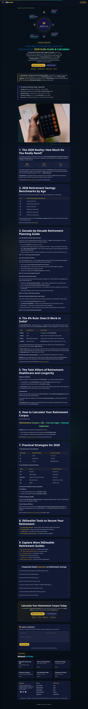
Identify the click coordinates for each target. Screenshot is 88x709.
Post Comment (25, 644)
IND (9, 2)
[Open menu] (2, 2)
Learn (54, 687)
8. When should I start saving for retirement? (44, 595)
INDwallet (19, 8)
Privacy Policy (56, 694)
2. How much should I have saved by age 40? (44, 574)
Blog (23, 8)
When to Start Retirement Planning (30, 551)
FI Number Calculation (28, 559)
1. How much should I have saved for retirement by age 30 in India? (44, 571)
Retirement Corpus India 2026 (34, 512)
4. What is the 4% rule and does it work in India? (44, 581)
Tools (54, 685)
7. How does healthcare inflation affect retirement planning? (44, 592)
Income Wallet (39, 685)
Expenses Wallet (39, 687)
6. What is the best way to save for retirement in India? (44, 588)
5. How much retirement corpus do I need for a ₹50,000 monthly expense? (44, 585)
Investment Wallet (40, 692)
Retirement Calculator (39, 65)
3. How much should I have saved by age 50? (44, 578)
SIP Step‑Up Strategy (27, 553)
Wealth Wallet (52, 65)
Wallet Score (24, 557)
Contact (54, 692)
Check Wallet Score (51, 613)
